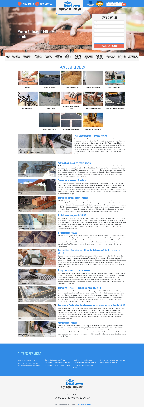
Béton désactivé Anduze (108, 363)
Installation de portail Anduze (83, 360)
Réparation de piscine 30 (48, 57)
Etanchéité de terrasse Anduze (55, 360)
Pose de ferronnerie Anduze (27, 360)
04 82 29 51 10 (28, 3)
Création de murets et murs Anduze (112, 360)
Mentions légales (84, 404)
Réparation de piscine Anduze (28, 363)
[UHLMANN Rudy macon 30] (72, 384)
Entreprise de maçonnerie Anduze (84, 363)
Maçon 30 (8, 57)
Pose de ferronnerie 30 (58, 57)
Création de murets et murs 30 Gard (78, 57)
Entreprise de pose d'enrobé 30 (121, 57)
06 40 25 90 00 (46, 3)
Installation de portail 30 (110, 57)
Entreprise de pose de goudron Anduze (83, 366)
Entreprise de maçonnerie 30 (88, 57)
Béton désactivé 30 (68, 57)
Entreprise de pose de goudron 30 (100, 57)
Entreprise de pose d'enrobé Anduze (57, 365)
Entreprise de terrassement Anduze (57, 363)
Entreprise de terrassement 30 (133, 57)
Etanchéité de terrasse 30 (16, 57)
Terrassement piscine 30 (27, 57)
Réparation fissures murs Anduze (29, 366)
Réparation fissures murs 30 (38, 57)
